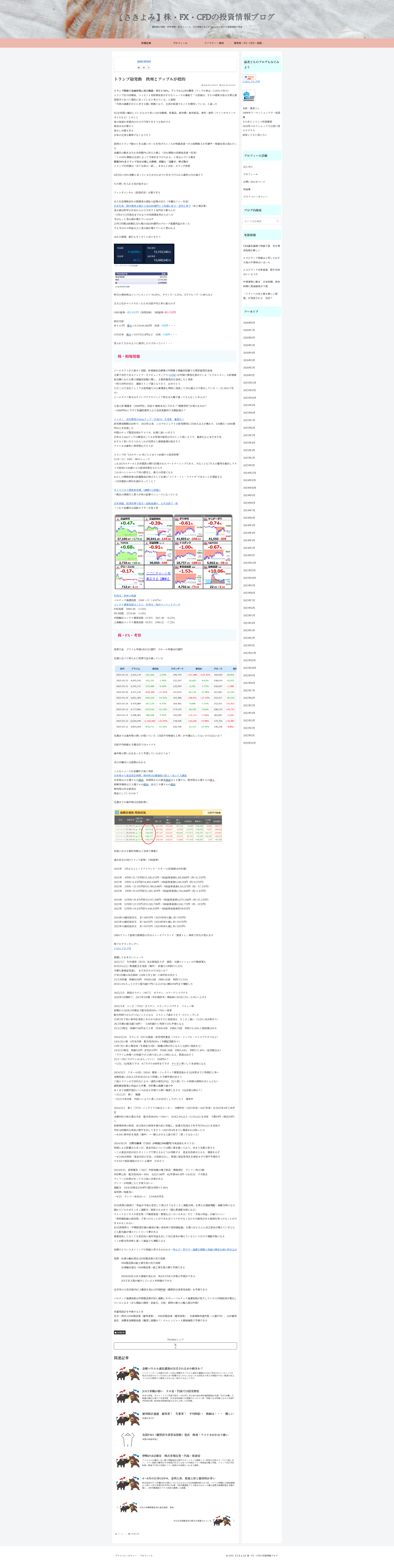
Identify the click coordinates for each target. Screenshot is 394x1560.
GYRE (172, 375)
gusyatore (144, 61)
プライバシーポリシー (255, 196)
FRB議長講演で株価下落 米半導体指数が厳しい (261, 248)
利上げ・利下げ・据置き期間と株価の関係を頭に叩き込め (205, 1249)
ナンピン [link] (176, 1063)
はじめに (248, 166)
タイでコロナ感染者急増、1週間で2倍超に (137, 490)
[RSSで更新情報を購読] (149, 67)
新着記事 (121, 1332)
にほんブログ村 (122, 948)
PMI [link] (163, 1289)
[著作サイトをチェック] (139, 67)
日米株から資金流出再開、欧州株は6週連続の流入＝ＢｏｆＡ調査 (150, 775)
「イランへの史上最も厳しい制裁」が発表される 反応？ (260, 296)
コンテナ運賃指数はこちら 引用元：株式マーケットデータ (147, 604)
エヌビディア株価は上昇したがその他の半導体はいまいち (261, 260)
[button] (278, 221)
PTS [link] (147, 1050)
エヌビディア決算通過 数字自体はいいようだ (261, 272)
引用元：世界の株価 (125, 595)
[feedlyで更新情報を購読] (144, 67)
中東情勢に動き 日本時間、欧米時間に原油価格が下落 (261, 284)
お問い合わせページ (254, 182)
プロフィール (250, 174)
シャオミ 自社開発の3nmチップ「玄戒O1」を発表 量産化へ (149, 419)
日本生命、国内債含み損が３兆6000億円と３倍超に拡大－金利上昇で (152, 206)
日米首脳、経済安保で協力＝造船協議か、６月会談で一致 (146, 503)
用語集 (247, 189)
